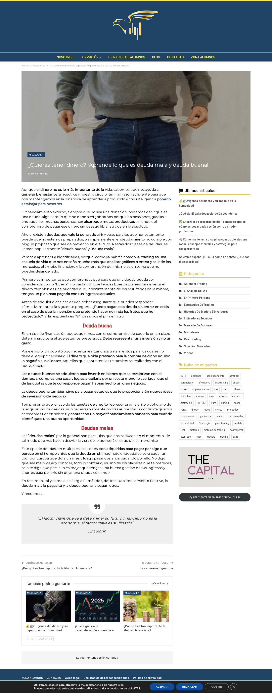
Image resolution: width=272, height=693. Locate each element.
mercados (233, 409)
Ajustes (217, 687)
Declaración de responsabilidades (106, 677)
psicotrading (222, 423)
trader (199, 436)
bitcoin (236, 382)
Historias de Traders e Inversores (206, 311)
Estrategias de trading (199, 304)
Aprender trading (195, 283)
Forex (184, 409)
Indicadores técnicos (198, 318)
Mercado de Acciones (198, 325)
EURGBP (201, 403)
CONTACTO (175, 57)
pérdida (238, 423)
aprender (234, 376)
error (211, 396)
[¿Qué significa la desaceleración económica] (97, 606)
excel (237, 403)
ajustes (134, 688)
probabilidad (187, 423)
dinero (237, 389)
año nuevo (204, 382)
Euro (213, 403)
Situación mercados (197, 346)
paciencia (205, 416)
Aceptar (162, 687)
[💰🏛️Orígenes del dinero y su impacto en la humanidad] (48, 606)
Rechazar (189, 687)
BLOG (156, 57)
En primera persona (197, 297)
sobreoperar (236, 430)
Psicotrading (192, 339)
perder (219, 416)
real (183, 430)
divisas (200, 396)
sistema (194, 430)
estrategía (186, 403)
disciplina (186, 396)
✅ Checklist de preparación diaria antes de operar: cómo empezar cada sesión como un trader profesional (212, 226)
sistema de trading (214, 430)
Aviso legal (72, 677)
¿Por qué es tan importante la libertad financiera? (57, 568)
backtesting (221, 382)
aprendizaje (187, 382)
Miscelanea (36, 154)
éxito (235, 436)
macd (207, 409)
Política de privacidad (147, 677)
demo (226, 389)
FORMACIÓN (89, 57)
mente (218, 409)
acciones (196, 376)
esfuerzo (237, 396)
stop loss (186, 436)
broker (184, 389)
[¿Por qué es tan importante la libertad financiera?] (146, 606)
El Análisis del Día (195, 290)
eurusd (225, 403)
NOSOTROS (65, 57)
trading (224, 436)
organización (188, 416)
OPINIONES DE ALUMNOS (126, 57)
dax (216, 389)
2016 (183, 376)
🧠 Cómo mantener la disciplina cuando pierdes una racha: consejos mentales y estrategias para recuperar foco (213, 244)
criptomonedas (200, 389)
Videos (188, 353)
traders (211, 436)
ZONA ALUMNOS (203, 57)
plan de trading (236, 416)
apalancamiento (215, 376)
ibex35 (195, 409)
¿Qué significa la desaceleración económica (208, 213)
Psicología (204, 423)
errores (223, 396)
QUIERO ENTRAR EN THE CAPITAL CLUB (214, 497)
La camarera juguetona (156, 568)
